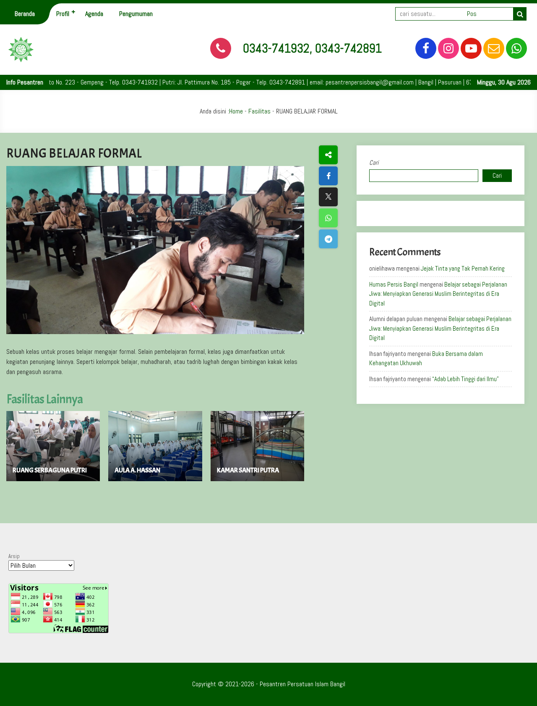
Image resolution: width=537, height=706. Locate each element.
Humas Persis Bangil (393, 284)
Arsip (14, 556)
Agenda (94, 13)
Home (236, 111)
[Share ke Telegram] (328, 238)
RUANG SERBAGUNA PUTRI (50, 470)
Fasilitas (259, 111)
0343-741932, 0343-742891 (312, 48)
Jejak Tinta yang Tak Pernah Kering (463, 268)
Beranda (25, 13)
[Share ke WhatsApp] (328, 217)
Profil (62, 13)
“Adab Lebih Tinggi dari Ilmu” (465, 379)
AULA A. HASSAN (137, 470)
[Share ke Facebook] (328, 175)
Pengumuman (136, 13)
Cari (373, 162)
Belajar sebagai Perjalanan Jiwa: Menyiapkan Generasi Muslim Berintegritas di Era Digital (438, 293)
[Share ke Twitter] (328, 196)
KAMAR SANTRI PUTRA (248, 470)
